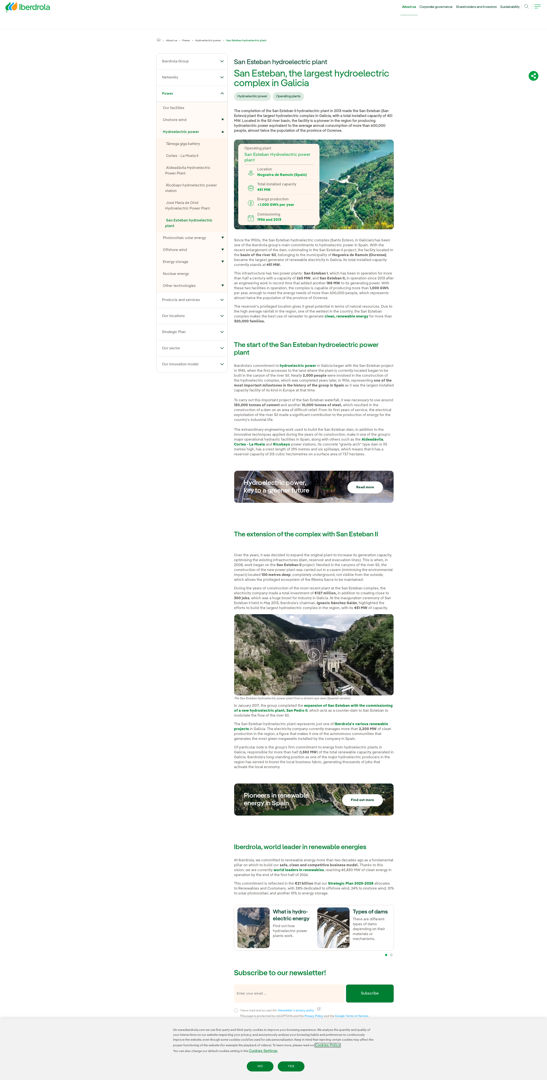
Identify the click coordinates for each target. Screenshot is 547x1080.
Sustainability (510, 7)
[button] (222, 61)
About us (409, 7)
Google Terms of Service (352, 1016)
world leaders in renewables (299, 870)
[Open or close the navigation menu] (537, 9)
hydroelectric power (297, 366)
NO (260, 1066)
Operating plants (288, 96)
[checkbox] (236, 1010)
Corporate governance (436, 7)
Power (186, 40)
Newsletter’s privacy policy (298, 1010)
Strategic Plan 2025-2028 (350, 883)
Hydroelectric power (208, 40)
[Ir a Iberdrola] (21, 8)
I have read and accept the (303, 1010)
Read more (365, 487)
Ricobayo (281, 444)
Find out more (362, 800)
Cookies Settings (263, 1051)
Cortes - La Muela (249, 444)
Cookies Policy (327, 1045)
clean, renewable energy (346, 316)
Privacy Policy (314, 1016)
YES (291, 1066)
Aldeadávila (372, 439)
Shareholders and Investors (476, 7)
